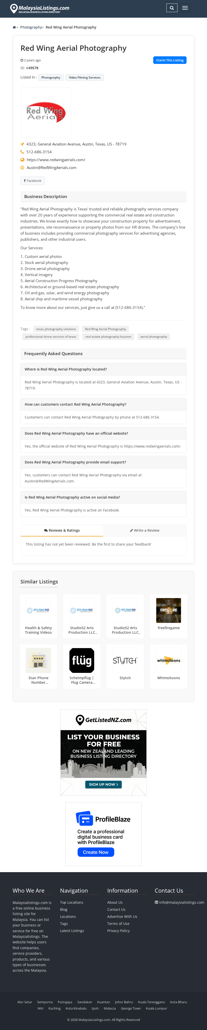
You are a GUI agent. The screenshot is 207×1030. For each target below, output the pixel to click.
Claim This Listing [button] (170, 60)
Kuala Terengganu (151, 1002)
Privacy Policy (118, 930)
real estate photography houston (108, 336)
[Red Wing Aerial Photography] (45, 111)
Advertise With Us (122, 916)
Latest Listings (72, 930)
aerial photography (153, 336)
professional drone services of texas (50, 336)
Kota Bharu (178, 1002)
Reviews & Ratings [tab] (64, 530)
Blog (63, 909)
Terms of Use (118, 923)
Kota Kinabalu (76, 1008)
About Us (115, 902)
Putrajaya (65, 1002)
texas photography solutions (56, 329)
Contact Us (116, 909)
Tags (64, 923)
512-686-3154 (39, 151)
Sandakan (84, 1002)
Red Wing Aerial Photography (105, 329)
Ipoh (95, 1008)
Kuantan (103, 1002)
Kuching (54, 1008)
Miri (40, 1008)
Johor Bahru (124, 1002)
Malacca (110, 1008)
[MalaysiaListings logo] (39, 9)
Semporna (45, 1002)
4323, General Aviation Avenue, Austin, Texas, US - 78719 (76, 143)
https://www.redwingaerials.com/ (56, 159)
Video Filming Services (84, 77)
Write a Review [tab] (146, 530)
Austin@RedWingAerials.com (51, 167)
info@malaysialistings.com (181, 902)
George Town (131, 1008)
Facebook (34, 180)
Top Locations (71, 902)
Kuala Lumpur (156, 1008)
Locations (68, 916)
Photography (31, 27)
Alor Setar (24, 1002)
